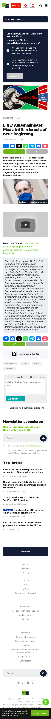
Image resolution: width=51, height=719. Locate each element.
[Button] (43, 438)
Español (41, 699)
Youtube (25, 551)
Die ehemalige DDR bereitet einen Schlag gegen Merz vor (23, 511)
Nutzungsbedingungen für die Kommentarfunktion (25, 651)
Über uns (25, 645)
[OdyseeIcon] (33, 683)
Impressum (25, 633)
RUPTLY (25, 589)
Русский (20, 699)
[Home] (5, 5)
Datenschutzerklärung (25, 637)
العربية (30, 699)
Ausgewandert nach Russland (25, 611)
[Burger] (46, 5)
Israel (25, 363)
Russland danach (25, 606)
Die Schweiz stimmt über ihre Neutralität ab (24, 35)
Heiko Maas (10, 363)
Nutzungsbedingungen (25, 641)
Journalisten (25, 661)
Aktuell (25, 564)
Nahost (37, 363)
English (10, 699)
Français (18, 701)
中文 (39, 701)
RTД (26, 584)
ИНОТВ (25, 580)
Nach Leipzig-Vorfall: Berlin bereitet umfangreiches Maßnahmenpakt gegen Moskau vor (24, 485)
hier (22, 713)
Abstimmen (15, 76)
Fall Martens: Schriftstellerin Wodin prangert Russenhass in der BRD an (22, 524)
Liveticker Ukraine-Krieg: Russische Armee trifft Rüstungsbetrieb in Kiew (23, 471)
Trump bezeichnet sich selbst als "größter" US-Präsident (21, 499)
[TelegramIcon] (18, 683)
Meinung (25, 572)
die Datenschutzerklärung (31, 446)
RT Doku (26, 619)
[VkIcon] (23, 683)
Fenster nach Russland (25, 593)
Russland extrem (25, 615)
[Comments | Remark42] (25, 392)
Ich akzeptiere (25, 446)
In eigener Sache (25, 656)
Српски (29, 701)
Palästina (9, 368)
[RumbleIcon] (28, 683)
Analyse (25, 568)
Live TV (15, 5)
